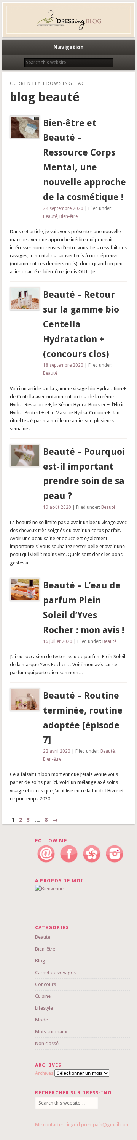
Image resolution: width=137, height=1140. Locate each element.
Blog (40, 961)
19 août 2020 (57, 507)
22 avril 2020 (56, 751)
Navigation (68, 47)
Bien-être (68, 216)
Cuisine (43, 996)
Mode (41, 1020)
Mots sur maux (51, 1031)
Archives (44, 1073)
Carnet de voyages (55, 972)
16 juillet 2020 (57, 641)
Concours (45, 984)
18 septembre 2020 (63, 365)
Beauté (50, 216)
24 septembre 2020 (63, 208)
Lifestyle (44, 1008)
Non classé (47, 1043)
